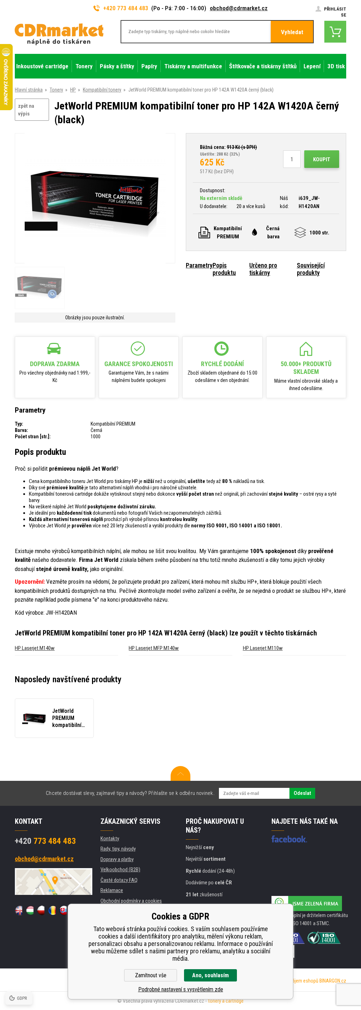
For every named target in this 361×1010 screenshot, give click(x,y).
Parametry (199, 265)
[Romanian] (51, 910)
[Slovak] (63, 910)
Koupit (321, 159)
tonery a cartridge (226, 1001)
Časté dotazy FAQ (118, 880)
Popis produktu (224, 269)
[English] (18, 910)
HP (73, 90)
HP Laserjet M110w (263, 648)
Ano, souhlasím (210, 975)
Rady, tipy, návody (118, 849)
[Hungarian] (29, 910)
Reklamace (111, 890)
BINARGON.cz (332, 981)
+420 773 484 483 (125, 8)
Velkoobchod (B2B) (120, 869)
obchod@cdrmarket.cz (239, 8)
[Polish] (40, 910)
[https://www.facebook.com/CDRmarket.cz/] (289, 838)
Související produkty (311, 269)
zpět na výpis (26, 110)
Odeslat (302, 793)
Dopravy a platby (117, 859)
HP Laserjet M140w (35, 648)
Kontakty (109, 838)
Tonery (56, 90)
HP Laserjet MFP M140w (154, 648)
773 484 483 (45, 841)
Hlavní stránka (29, 90)
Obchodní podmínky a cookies (131, 901)
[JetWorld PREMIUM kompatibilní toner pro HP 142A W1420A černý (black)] (95, 199)
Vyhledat (292, 32)
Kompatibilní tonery (102, 90)
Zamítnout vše (150, 975)
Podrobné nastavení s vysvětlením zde (180, 989)
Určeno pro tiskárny (263, 269)
